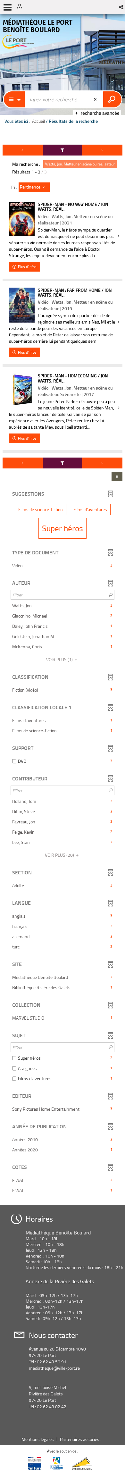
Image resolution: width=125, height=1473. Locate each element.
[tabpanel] (62, 672)
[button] (121, 7)
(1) (60, 659)
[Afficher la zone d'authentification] (22, 7)
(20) (60, 855)
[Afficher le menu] (7, 7)
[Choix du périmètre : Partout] (14, 99)
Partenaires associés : (81, 1439)
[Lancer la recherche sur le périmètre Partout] (112, 99)
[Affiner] (62, 150)
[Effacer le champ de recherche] (96, 99)
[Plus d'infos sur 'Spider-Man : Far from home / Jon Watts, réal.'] (22, 305)
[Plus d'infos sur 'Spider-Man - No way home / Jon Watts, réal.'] (22, 219)
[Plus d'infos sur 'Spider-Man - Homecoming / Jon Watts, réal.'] (22, 389)
